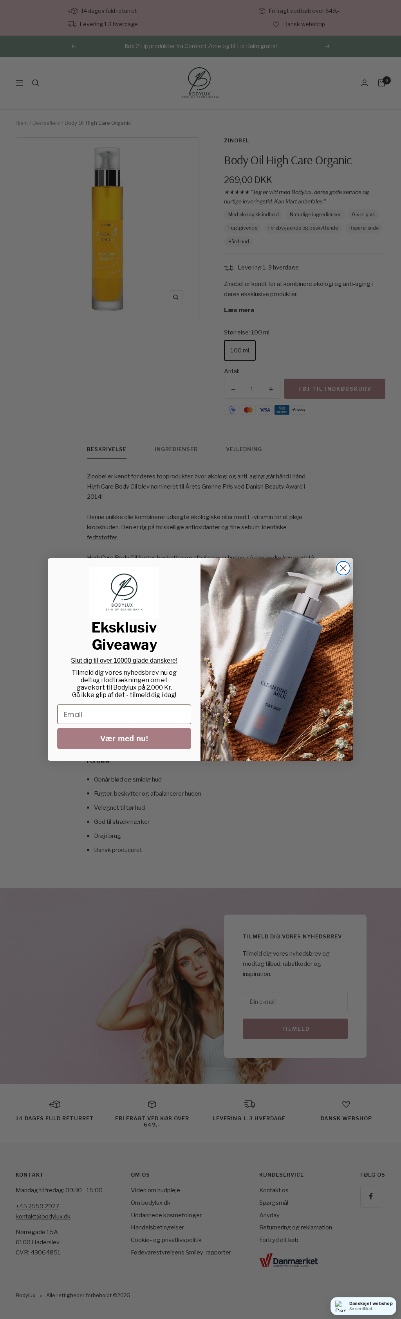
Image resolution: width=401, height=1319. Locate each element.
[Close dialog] (343, 568)
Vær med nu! (124, 738)
